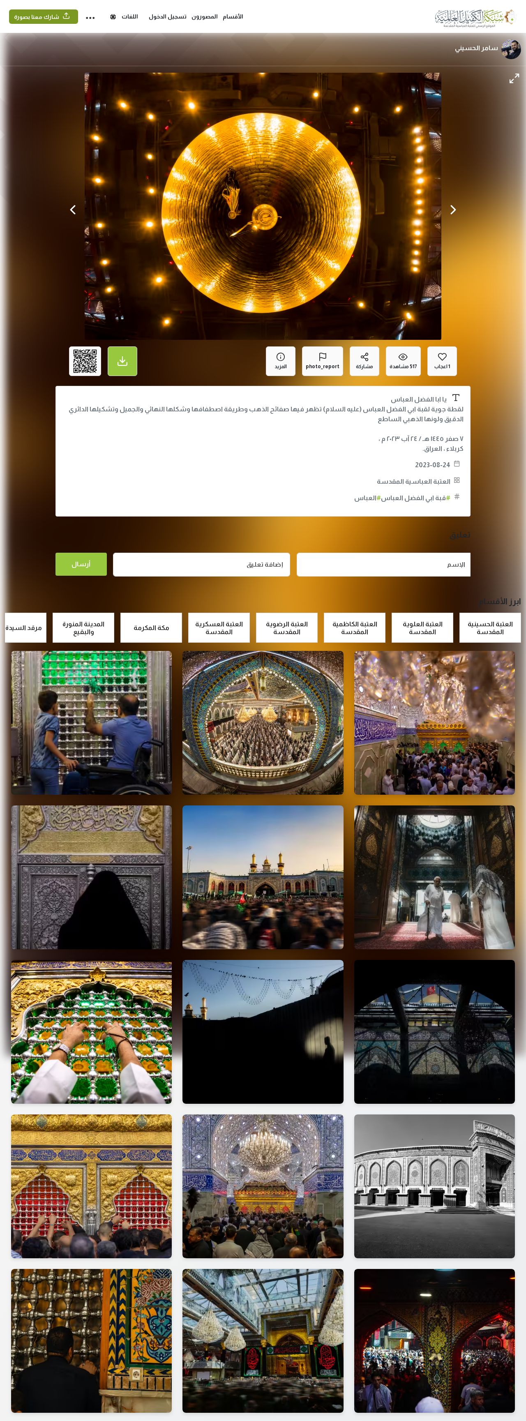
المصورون (204, 16)
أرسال (81, 564)
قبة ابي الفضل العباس (415, 497)
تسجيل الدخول (168, 16)
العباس (367, 497)
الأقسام (233, 16)
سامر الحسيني (476, 47)
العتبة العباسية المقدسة (413, 481)
